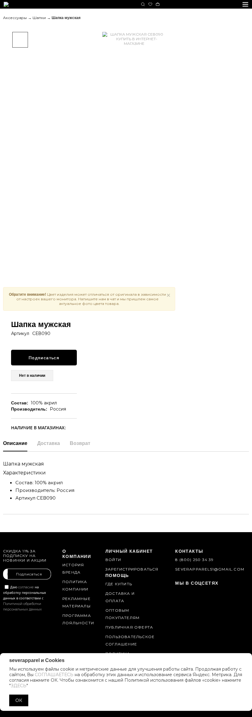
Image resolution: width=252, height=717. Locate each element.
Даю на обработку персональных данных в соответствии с (24, 598)
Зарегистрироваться (132, 569)
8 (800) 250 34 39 (194, 559)
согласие (26, 587)
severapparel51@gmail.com (209, 569)
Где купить (118, 584)
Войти (113, 559)
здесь (18, 685)
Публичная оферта (129, 627)
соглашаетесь (54, 674)
